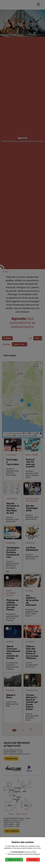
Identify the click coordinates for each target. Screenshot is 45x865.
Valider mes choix (14, 860)
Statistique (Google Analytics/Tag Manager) (23, 854)
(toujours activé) (23, 852)
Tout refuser (33, 860)
